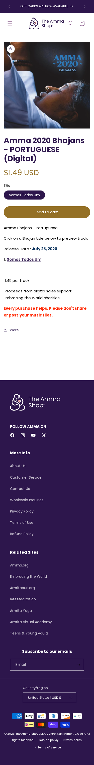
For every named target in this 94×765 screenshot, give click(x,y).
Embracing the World (28, 576)
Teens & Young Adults (29, 633)
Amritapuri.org (22, 587)
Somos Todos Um (24, 195)
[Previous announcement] (9, 6)
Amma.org (19, 565)
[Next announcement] (84, 6)
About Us (18, 465)
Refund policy (48, 740)
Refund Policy (22, 533)
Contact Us (20, 488)
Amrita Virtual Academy (31, 621)
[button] (10, 23)
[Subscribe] (78, 665)
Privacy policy (72, 740)
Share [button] (14, 330)
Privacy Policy (22, 511)
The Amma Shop (27, 734)
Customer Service (26, 477)
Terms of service (49, 747)
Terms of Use (21, 522)
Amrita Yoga (21, 610)
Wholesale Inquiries (26, 499)
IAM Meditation (23, 599)
